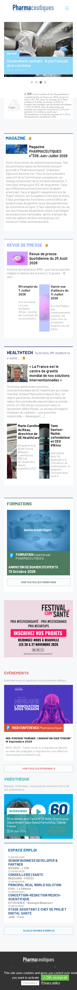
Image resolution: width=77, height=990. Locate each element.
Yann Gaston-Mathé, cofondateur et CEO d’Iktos (60, 435)
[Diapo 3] (41, 82)
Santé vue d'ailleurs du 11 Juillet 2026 (60, 292)
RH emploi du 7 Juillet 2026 (28, 290)
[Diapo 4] (45, 82)
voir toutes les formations (38, 582)
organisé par (33, 556)
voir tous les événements (38, 768)
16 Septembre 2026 (38, 740)
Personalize (30, 982)
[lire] (16, 149)
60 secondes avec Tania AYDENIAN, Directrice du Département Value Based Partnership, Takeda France (38, 822)
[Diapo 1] (32, 82)
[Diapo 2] (36, 82)
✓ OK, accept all (55, 977)
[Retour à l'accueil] (33, 8)
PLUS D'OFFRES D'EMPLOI (38, 930)
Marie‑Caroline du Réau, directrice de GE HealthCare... (30, 431)
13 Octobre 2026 (33, 569)
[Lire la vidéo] (38, 812)
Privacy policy (50, 982)
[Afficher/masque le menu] (65, 8)
